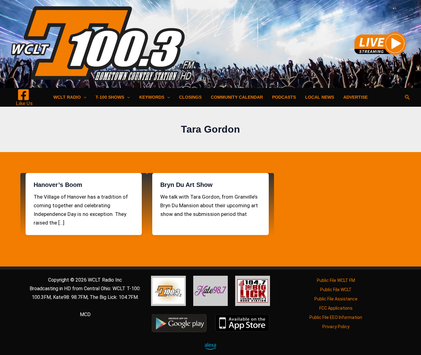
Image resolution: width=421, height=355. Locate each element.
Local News (319, 97)
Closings (190, 97)
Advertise (355, 97)
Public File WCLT (336, 289)
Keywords (151, 97)
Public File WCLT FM (336, 280)
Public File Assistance (336, 298)
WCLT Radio (67, 97)
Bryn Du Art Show (186, 184)
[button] (83, 97)
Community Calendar (237, 97)
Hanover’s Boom (58, 184)
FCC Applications (336, 308)
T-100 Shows (110, 97)
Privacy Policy (335, 326)
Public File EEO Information (335, 317)
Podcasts (284, 97)
